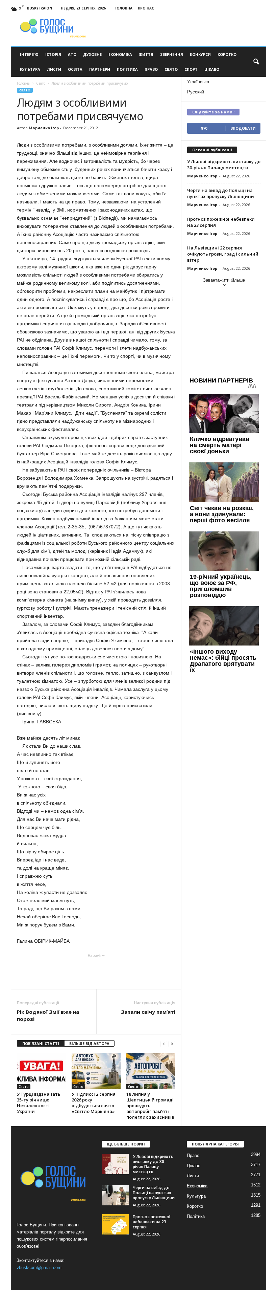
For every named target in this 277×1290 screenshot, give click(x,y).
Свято (171, 69)
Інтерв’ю (29, 54)
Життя (146, 54)
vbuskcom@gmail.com (39, 1267)
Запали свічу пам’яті (148, 1011)
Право (151, 69)
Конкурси (200, 54)
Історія (53, 54)
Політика (127, 69)
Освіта (75, 69)
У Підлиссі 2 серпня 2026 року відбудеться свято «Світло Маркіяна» (94, 1102)
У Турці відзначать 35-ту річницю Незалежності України (38, 1102)
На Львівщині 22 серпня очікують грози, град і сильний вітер (222, 254)
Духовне (92, 54)
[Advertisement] (96, 971)
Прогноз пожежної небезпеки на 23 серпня (151, 1222)
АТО (72, 54)
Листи (54, 69)
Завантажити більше (224, 280)
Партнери (99, 69)
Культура (30, 69)
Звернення (171, 54)
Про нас (146, 8)
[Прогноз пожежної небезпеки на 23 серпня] (115, 1224)
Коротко (227, 54)
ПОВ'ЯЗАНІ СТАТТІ (40, 1043)
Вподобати (243, 128)
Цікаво (211, 69)
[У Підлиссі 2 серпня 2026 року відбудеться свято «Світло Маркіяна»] (96, 1071)
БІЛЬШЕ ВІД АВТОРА (89, 1043)
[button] (256, 61)
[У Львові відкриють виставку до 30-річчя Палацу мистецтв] (115, 1164)
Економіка (120, 54)
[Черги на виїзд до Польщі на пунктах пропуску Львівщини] (115, 1195)
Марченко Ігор (44, 127)
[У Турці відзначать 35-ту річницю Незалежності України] (41, 1071)
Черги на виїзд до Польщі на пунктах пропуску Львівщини (220, 193)
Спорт (191, 69)
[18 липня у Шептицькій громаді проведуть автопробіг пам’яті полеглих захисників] (150, 1071)
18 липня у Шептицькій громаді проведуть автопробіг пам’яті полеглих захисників (150, 1105)
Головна (123, 8)
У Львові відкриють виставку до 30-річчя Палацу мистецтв (223, 164)
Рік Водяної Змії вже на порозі (48, 1015)
